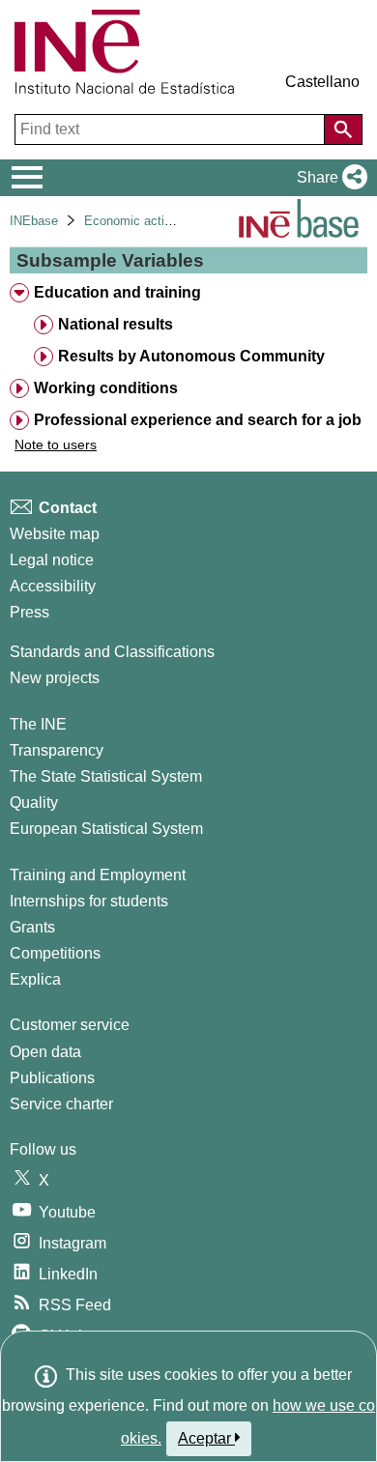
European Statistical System (106, 828)
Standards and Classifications (112, 652)
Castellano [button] (322, 81)
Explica (35, 979)
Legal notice (52, 560)
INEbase (34, 221)
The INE (38, 724)
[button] (328, 177)
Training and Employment (98, 875)
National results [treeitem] (115, 324)
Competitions (55, 953)
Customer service (70, 1025)
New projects (55, 678)
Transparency (56, 750)
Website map (55, 534)
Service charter (61, 1104)
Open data (45, 1052)
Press (29, 612)
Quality (34, 802)
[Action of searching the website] (343, 129)
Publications (52, 1078)
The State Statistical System (106, 776)
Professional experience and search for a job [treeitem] (198, 420)
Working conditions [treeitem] (106, 388)
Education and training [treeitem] (117, 292)
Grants (32, 927)
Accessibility (53, 586)
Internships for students (89, 901)
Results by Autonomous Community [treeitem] (191, 356)
